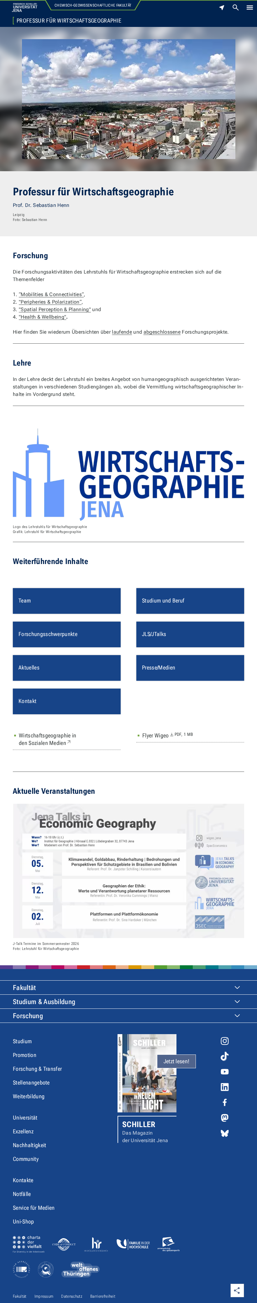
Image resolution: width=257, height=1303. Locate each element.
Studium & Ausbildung (44, 1002)
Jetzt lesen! (177, 1061)
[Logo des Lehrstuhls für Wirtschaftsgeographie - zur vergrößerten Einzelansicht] (128, 474)
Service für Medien (34, 1207)
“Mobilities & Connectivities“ (51, 294)
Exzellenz (23, 1131)
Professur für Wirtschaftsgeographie (69, 21)
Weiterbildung (29, 1096)
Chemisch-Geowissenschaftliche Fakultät (93, 5)
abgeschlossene (162, 332)
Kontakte (23, 1180)
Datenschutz (71, 1296)
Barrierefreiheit (102, 1296)
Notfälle (22, 1194)
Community (26, 1159)
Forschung (28, 1016)
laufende (122, 332)
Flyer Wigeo (167, 735)
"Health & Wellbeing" (42, 317)
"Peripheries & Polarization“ (50, 302)
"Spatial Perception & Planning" (55, 309)
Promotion (24, 1055)
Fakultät (24, 988)
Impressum (44, 1296)
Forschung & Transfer (37, 1068)
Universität (25, 1117)
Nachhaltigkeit (29, 1145)
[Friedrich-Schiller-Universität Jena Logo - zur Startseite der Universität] (24, 7)
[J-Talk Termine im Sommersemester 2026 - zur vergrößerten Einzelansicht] (128, 871)
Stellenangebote (31, 1082)
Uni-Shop (23, 1221)
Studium (22, 1041)
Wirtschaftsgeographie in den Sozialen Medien (60, 739)
